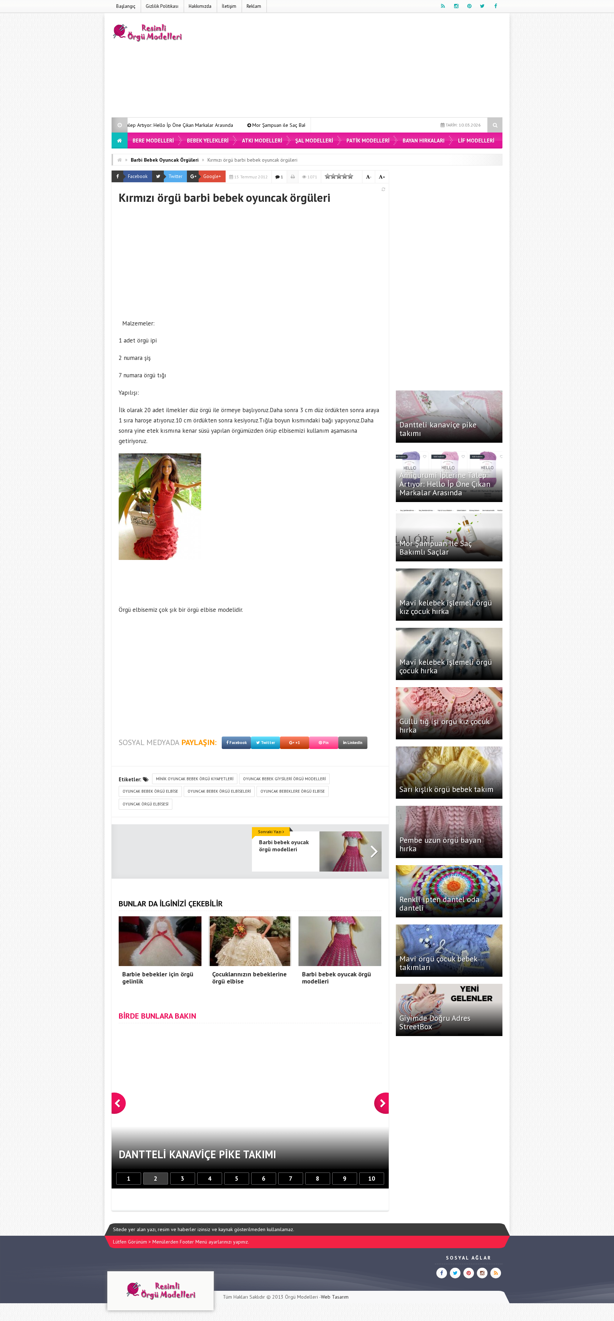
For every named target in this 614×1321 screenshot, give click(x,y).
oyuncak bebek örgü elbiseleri (219, 791)
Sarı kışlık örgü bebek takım (446, 789)
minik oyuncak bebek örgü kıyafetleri (194, 778)
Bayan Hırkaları (424, 140)
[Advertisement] (373, 66)
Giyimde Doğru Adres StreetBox (434, 1022)
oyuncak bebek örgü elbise (150, 791)
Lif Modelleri (476, 140)
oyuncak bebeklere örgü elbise (292, 791)
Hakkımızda (200, 6)
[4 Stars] (345, 176)
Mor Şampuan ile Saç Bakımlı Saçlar (214, 125)
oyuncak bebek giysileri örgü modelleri (284, 778)
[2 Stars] (333, 176)
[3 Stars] (339, 176)
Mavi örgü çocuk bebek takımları (438, 963)
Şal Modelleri (314, 140)
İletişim (229, 6)
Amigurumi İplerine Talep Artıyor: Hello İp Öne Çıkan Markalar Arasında (444, 483)
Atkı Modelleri (262, 140)
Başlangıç (125, 6)
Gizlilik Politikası (162, 6)
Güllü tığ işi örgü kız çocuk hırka (444, 725)
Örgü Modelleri (301, 1297)
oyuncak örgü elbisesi (145, 804)
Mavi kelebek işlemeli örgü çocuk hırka (445, 666)
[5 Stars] (350, 176)
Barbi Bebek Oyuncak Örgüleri (165, 160)
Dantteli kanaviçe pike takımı (437, 429)
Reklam (254, 6)
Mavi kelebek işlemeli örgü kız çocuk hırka (445, 607)
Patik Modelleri (367, 140)
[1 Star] (327, 176)
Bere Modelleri (153, 140)
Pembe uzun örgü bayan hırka (440, 844)
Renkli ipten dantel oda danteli (439, 903)
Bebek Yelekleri (207, 140)
